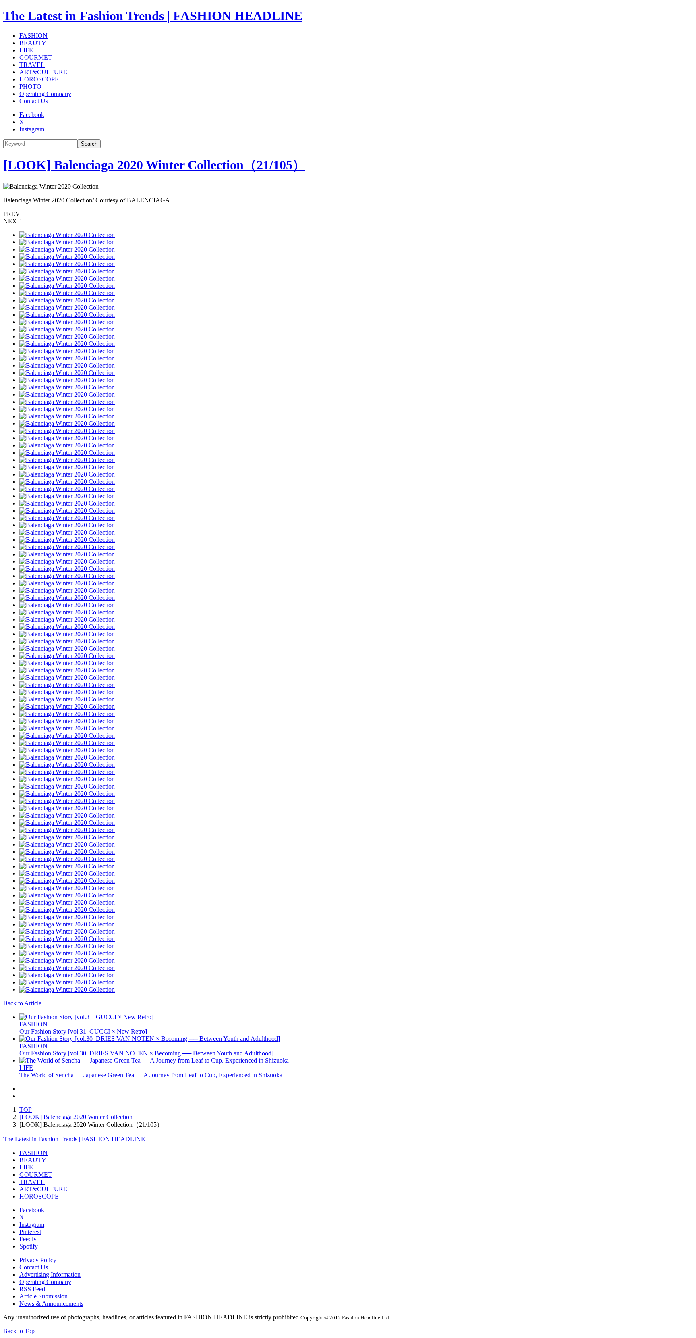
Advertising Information (50, 1274)
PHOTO (30, 86)
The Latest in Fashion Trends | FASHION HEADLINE (152, 15)
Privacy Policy (37, 1260)
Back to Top (19, 1331)
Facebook (31, 114)
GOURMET (35, 57)
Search (89, 144)
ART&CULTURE (43, 72)
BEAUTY (32, 43)
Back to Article (22, 1003)
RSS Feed (32, 1289)
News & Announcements (51, 1303)
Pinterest (30, 1231)
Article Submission (43, 1296)
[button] (348, 214)
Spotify (28, 1246)
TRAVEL (32, 64)
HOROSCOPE (39, 79)
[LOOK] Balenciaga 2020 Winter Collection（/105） (154, 165)
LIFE (26, 50)
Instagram (31, 129)
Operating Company (45, 93)
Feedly (28, 1239)
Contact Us (33, 101)
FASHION (33, 35)
